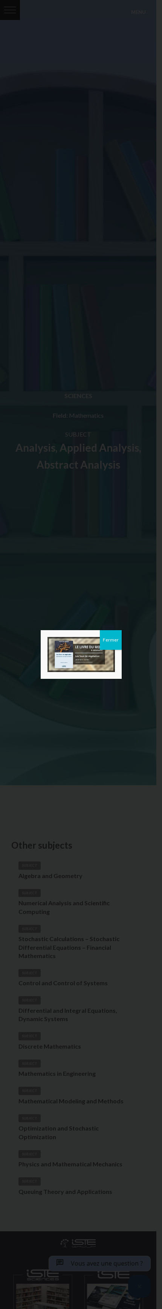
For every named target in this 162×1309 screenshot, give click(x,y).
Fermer (111, 640)
